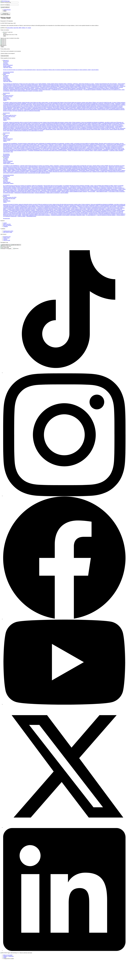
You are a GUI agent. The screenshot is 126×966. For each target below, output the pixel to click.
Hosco (4, 94)
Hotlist (4, 74)
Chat (4, 35)
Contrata (5, 222)
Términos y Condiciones (8, 956)
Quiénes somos (6, 237)
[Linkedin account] (64, 950)
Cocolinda (5, 177)
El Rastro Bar (6, 156)
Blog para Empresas (7, 225)
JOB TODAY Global (7, 232)
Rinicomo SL (6, 60)
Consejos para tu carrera (8, 230)
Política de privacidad (7, 955)
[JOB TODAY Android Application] (15, 245)
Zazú (4, 134)
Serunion (5, 196)
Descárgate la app (6, 236)
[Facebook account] (64, 619)
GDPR (4, 957)
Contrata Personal (6, 9)
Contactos (5, 239)
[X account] (64, 827)
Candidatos (5, 226)
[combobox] (12, 2)
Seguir (2, 46)
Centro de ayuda (6, 240)
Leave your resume (4, 55)
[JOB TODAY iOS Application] (5, 245)
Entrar (5, 10)
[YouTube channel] (64, 704)
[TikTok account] (64, 372)
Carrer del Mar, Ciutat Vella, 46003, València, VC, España (19, 27)
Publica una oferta (7, 224)
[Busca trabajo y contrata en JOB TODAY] (5, 1)
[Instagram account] (64, 495)
